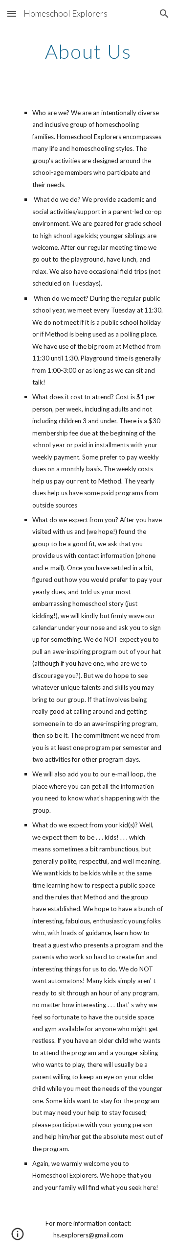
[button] (11, 13)
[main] (88, 51)
